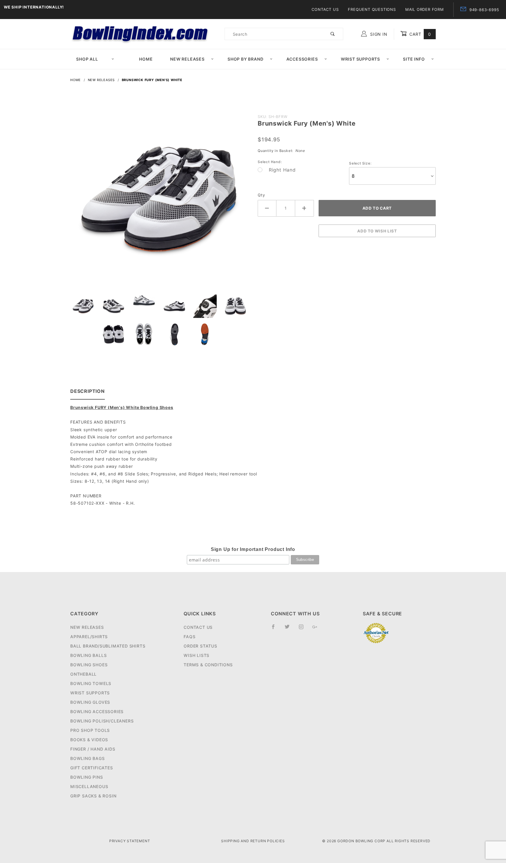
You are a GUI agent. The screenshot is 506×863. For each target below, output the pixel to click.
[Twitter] (290, 629)
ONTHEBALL (83, 674)
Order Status (200, 645)
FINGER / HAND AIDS (92, 748)
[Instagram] (304, 629)
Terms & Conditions (208, 664)
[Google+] (317, 629)
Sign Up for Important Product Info (253, 549)
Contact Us (325, 9)
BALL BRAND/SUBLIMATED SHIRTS (107, 645)
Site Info (414, 58)
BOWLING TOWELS (90, 683)
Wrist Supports (360, 58)
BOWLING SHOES (88, 664)
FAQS (189, 636)
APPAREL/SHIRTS (89, 636)
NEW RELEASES (87, 627)
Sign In (378, 34)
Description (87, 391)
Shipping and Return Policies (253, 841)
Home (146, 58)
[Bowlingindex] (140, 33)
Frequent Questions (372, 9)
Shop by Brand (245, 58)
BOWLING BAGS (87, 758)
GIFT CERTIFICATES (91, 767)
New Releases (187, 58)
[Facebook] (276, 629)
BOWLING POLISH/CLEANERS (102, 720)
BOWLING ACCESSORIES (97, 711)
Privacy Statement (129, 841)
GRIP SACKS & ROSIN (93, 795)
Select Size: (360, 163)
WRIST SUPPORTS (90, 692)
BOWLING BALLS (88, 655)
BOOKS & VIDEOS (89, 739)
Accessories (302, 58)
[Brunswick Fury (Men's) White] (159, 203)
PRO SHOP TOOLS (90, 730)
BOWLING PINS (86, 777)
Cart (419, 34)
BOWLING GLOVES (90, 702)
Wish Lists (196, 655)
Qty (261, 195)
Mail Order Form (424, 9)
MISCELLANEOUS (89, 786)
